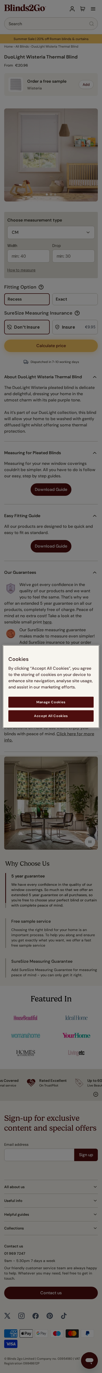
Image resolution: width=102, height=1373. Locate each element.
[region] (51, 686)
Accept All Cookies (51, 716)
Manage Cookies (51, 702)
